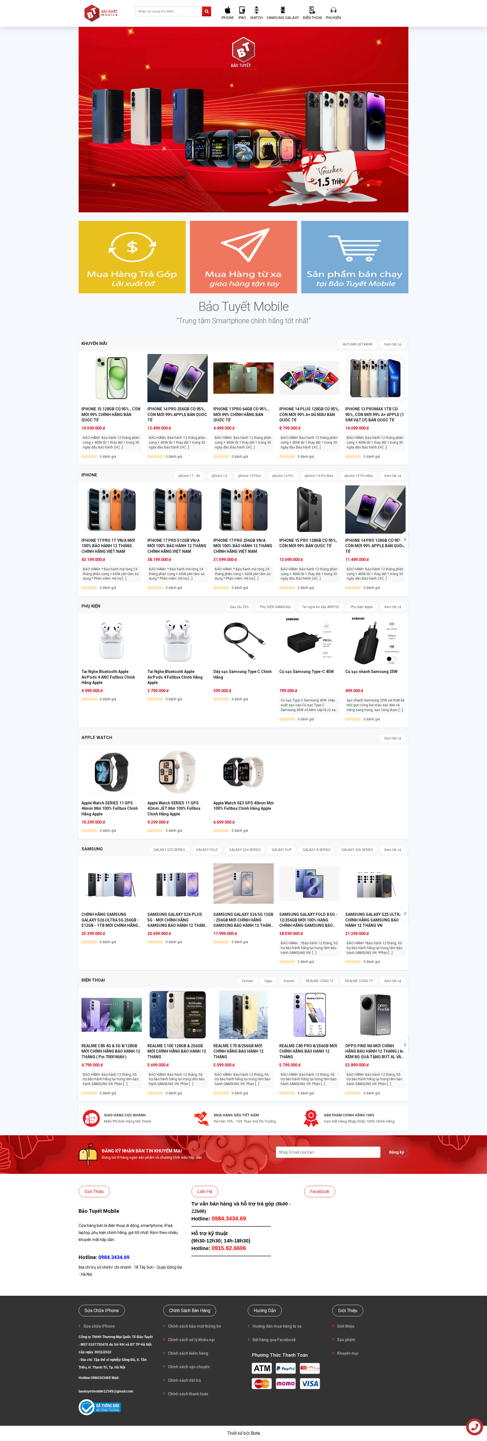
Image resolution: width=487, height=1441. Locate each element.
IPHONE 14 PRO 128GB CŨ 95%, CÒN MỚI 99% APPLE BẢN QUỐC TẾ (375, 546)
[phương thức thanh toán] (286, 1375)
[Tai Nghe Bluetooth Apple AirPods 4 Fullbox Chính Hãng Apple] (177, 641)
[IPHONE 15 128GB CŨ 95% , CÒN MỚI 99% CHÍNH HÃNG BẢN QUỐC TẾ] (111, 378)
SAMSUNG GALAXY (283, 18)
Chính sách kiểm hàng (188, 1353)
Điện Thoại (312, 18)
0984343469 (101, 1378)
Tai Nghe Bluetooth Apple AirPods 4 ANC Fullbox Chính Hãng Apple (108, 677)
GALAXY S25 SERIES (169, 850)
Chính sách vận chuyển (189, 1367)
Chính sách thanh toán (188, 1394)
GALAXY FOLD (207, 850)
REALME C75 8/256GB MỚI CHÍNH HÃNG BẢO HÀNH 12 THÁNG (238, 1051)
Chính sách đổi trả (184, 1380)
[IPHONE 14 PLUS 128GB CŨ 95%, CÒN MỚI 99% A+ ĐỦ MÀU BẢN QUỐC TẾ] (309, 378)
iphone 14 (219, 476)
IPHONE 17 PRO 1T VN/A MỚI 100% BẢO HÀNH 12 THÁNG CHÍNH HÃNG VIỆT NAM (108, 546)
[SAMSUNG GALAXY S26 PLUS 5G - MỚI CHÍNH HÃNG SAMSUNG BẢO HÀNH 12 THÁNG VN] (177, 883)
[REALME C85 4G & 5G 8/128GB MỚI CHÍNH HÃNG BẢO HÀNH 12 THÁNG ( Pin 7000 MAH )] (111, 1015)
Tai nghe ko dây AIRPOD (320, 607)
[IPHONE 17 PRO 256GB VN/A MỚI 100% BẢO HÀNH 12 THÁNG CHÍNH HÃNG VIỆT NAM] (243, 509)
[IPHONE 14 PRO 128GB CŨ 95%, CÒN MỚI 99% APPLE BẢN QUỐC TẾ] (375, 509)
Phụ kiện (333, 18)
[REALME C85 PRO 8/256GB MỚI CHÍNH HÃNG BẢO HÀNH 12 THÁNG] (309, 1015)
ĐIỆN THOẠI (93, 980)
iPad (242, 18)
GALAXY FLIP (281, 850)
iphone (89, 475)
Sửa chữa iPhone (99, 1326)
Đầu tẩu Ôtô (239, 607)
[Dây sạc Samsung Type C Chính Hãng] (243, 641)
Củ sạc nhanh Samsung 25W (371, 671)
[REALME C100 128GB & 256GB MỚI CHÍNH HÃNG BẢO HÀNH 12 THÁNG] (177, 1015)
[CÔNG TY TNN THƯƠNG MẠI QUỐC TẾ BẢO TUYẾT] (102, 13)
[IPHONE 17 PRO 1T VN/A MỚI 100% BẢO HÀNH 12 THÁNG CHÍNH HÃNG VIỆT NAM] (111, 509)
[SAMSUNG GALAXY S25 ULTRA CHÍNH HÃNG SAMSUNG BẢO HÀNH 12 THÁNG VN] (375, 883)
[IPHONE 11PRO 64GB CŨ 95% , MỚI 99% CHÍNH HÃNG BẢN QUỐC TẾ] (243, 378)
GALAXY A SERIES (316, 850)
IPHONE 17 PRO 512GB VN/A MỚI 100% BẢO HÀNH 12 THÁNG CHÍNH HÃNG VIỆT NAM (176, 546)
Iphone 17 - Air (189, 476)
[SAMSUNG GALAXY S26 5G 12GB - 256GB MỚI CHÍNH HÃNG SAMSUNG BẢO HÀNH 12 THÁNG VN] (243, 883)
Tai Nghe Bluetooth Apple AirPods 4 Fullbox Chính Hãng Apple (175, 677)
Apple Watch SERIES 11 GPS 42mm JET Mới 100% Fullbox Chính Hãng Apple (173, 808)
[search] (206, 11)
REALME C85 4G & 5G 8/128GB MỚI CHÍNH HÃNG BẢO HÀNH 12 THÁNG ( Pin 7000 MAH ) (110, 1051)
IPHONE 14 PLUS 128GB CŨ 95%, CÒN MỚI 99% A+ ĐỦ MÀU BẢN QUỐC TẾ (309, 414)
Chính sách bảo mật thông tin (194, 1326)
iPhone (228, 18)
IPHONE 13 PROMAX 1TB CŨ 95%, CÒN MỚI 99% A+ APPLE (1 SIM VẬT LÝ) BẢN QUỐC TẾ (374, 414)
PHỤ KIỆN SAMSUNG (275, 607)
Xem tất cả (392, 344)
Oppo (268, 981)
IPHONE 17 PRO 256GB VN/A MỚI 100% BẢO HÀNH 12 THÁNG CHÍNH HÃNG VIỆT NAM (242, 546)
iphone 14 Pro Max (319, 476)
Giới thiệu (345, 1326)
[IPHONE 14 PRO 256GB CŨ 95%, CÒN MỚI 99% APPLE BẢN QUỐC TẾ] (177, 378)
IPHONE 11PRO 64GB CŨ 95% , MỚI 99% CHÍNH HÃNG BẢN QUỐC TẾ (241, 414)
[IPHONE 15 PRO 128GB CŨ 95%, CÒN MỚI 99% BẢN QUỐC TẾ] (309, 509)
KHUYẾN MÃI (94, 343)
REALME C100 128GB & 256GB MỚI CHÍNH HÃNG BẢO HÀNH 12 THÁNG (176, 1051)
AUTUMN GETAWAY (358, 344)
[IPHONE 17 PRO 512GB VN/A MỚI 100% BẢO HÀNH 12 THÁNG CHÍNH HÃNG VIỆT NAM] (177, 509)
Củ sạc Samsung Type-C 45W (306, 671)
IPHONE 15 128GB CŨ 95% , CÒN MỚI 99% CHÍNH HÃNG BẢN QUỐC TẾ (110, 414)
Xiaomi (289, 981)
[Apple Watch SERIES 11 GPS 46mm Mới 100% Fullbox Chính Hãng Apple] (111, 772)
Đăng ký (396, 1152)
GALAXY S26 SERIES (357, 850)
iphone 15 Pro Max (358, 476)
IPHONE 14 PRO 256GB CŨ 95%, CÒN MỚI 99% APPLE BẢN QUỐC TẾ (177, 414)
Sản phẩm (346, 1339)
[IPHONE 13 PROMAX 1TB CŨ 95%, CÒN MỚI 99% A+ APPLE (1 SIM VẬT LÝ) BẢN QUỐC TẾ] (375, 378)
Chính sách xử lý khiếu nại (191, 1339)
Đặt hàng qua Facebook (274, 1339)
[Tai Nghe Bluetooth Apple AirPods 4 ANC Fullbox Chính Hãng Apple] (111, 641)
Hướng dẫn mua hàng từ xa (277, 1326)
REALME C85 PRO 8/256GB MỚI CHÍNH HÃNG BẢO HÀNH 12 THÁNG (308, 1051)
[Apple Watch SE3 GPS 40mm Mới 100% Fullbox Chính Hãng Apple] (243, 772)
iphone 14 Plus (249, 476)
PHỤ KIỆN (90, 606)
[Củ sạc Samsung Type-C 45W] (309, 641)
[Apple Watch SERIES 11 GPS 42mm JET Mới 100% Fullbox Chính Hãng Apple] (177, 772)
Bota (255, 1433)
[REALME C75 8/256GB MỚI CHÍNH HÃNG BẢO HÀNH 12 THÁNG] (243, 1015)
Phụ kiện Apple (362, 607)
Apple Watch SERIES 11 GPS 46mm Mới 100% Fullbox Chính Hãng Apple (109, 808)
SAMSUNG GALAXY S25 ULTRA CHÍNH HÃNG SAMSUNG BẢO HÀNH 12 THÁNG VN (373, 920)
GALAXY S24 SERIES (244, 850)
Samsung (92, 849)
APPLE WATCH (96, 737)
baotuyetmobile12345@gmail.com (106, 1391)
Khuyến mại (347, 1353)
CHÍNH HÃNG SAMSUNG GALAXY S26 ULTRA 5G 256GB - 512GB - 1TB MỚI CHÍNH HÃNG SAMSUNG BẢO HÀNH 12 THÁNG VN (111, 925)
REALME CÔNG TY (320, 981)
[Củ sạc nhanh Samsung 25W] (375, 641)
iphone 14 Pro (282, 476)
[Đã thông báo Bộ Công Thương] (100, 1407)
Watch (256, 18)
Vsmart (247, 981)
